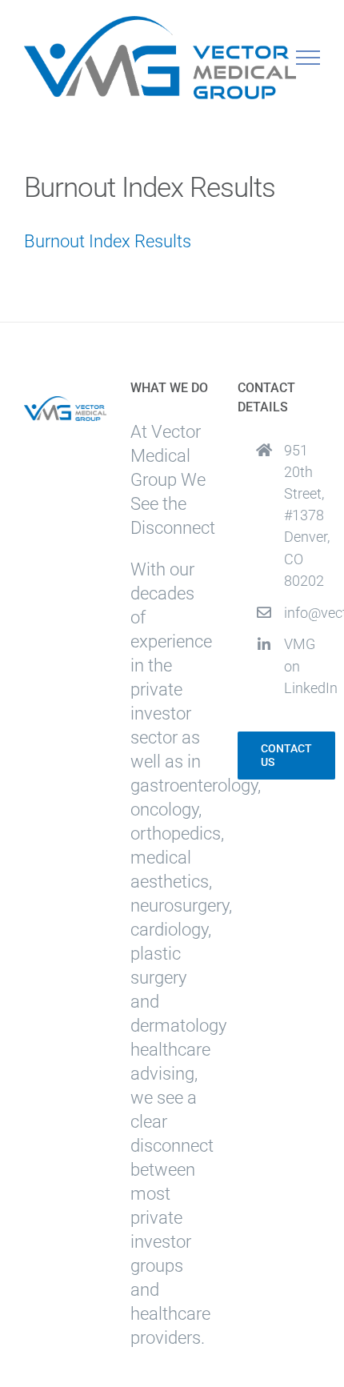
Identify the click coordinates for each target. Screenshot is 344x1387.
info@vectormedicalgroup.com (302, 612)
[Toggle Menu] (308, 57)
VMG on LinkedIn (302, 665)
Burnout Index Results (107, 241)
